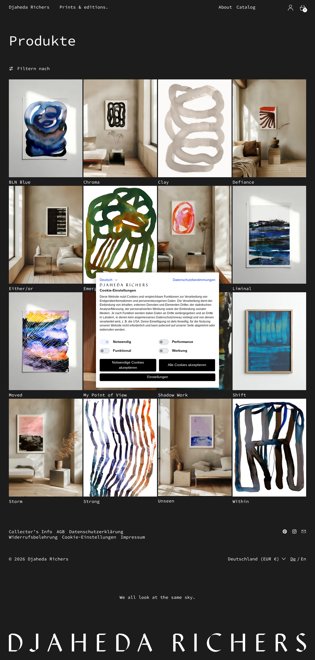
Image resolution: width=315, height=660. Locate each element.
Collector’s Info (30, 531)
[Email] (303, 531)
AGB (61, 531)
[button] (109, 280)
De (293, 559)
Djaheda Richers (48, 559)
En (303, 559)
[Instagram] (294, 531)
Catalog (245, 7)
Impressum (133, 537)
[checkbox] (105, 341)
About (225, 7)
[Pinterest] (284, 531)
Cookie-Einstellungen (89, 537)
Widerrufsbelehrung (33, 537)
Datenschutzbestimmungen (194, 280)
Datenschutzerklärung (96, 531)
